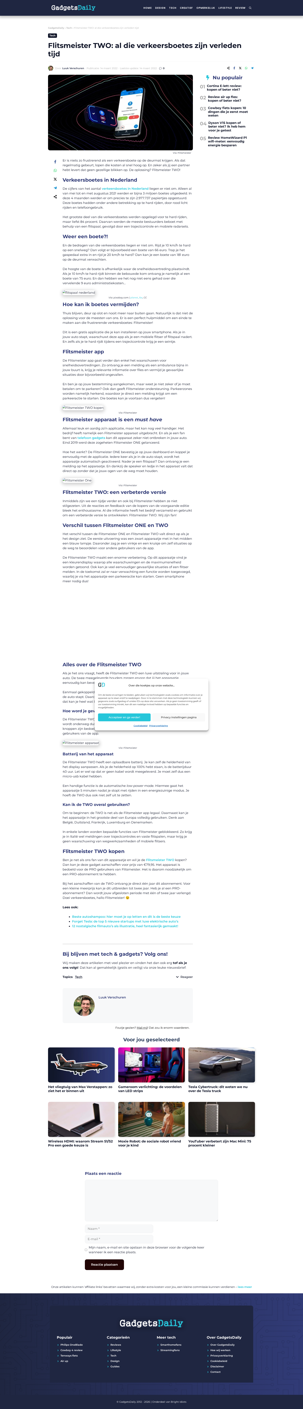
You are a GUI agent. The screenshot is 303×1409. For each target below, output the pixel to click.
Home (147, 8)
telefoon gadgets (91, 438)
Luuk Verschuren (73, 68)
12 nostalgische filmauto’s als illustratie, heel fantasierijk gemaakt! (125, 926)
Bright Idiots (178, 1401)
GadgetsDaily (56, 27)
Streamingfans (170, 1350)
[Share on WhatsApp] (246, 68)
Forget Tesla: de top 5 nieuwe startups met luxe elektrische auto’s (125, 921)
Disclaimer (217, 1366)
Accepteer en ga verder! (124, 717)
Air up (64, 1361)
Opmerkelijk (205, 8)
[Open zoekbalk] (250, 8)
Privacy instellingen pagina (179, 717)
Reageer (186, 977)
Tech (172, 8)
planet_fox (136, 297)
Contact (215, 1371)
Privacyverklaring (158, 725)
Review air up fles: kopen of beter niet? (224, 99)
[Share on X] (240, 68)
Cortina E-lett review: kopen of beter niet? (224, 88)
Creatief (186, 8)
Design (160, 8)
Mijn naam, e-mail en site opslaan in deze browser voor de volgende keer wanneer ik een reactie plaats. (146, 1250)
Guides (114, 1366)
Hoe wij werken (220, 1350)
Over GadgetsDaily (222, 1344)
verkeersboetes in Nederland (125, 189)
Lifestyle (225, 8)
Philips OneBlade (71, 1344)
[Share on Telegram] (252, 68)
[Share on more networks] (228, 68)
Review (240, 8)
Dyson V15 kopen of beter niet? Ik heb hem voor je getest (226, 126)
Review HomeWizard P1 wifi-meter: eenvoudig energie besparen (227, 141)
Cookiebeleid (140, 725)
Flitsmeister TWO (160, 860)
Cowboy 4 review (71, 1350)
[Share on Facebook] (234, 68)
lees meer (245, 1287)
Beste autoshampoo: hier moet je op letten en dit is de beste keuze (126, 917)
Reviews (115, 1344)
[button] (128, 1030)
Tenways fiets (69, 1355)
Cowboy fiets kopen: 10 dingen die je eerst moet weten (228, 111)
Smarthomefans (170, 1344)
